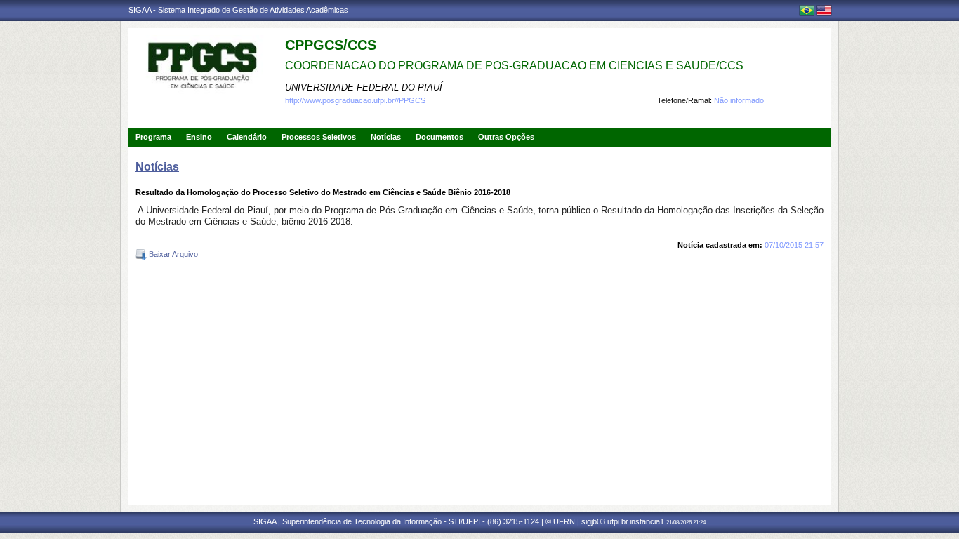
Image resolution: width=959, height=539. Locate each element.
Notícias (386, 137)
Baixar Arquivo (172, 254)
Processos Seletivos (319, 137)
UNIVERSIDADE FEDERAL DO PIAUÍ (363, 87)
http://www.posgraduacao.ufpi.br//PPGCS (355, 100)
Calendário (247, 137)
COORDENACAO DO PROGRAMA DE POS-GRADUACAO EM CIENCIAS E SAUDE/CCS (514, 66)
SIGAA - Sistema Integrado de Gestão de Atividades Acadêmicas (238, 10)
